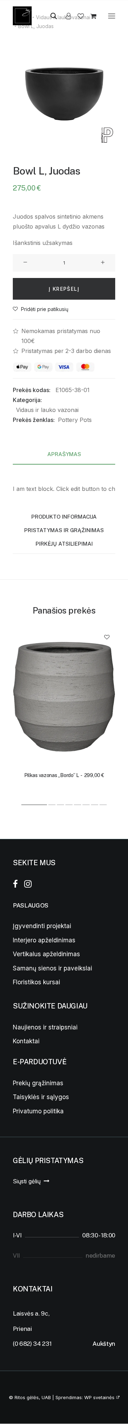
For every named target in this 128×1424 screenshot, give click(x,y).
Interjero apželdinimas (44, 940)
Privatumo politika (38, 1111)
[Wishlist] (77, 16)
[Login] (65, 16)
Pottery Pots (75, 419)
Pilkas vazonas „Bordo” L (64, 775)
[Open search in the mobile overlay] (50, 16)
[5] (77, 804)
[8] (103, 804)
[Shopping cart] (90, 16)
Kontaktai (26, 1041)
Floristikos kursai (36, 982)
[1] (34, 804)
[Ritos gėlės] (22, 15)
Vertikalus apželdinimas (46, 954)
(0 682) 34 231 (32, 1343)
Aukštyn (103, 1343)
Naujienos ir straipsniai (45, 1027)
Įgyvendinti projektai (42, 926)
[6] (86, 804)
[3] (60, 804)
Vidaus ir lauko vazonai (47, 409)
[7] (94, 804)
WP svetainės (99, 1397)
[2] (52, 804)
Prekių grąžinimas (38, 1083)
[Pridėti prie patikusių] (107, 637)
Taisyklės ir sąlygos (41, 1097)
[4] (69, 804)
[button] (111, 16)
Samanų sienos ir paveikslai (52, 968)
